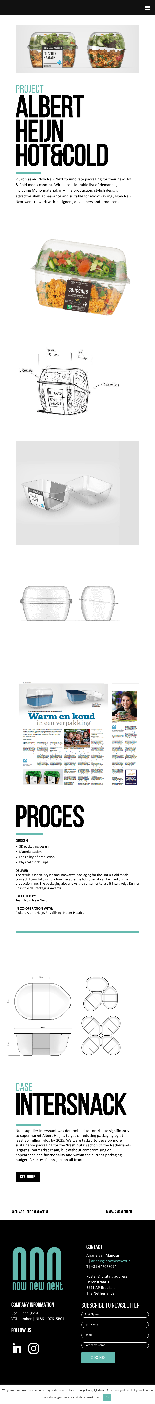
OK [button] (107, 1397)
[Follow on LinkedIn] (16, 1348)
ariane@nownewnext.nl (111, 1261)
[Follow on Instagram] (33, 1348)
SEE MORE (27, 1177)
